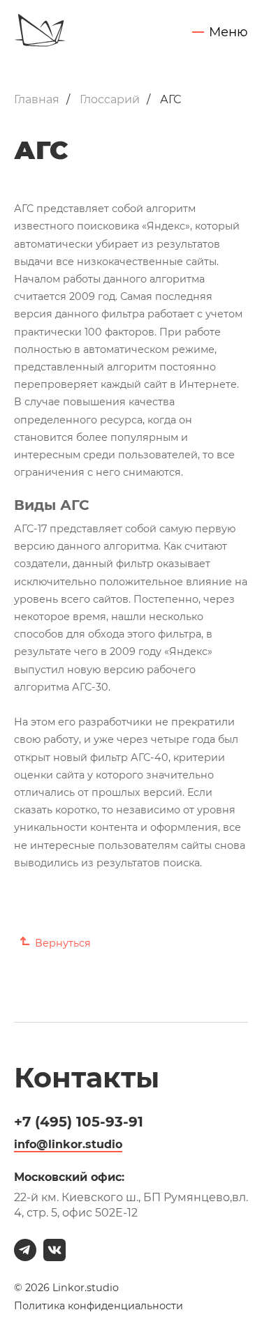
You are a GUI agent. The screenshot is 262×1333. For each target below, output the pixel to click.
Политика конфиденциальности (98, 1306)
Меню (228, 32)
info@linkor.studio (68, 1144)
